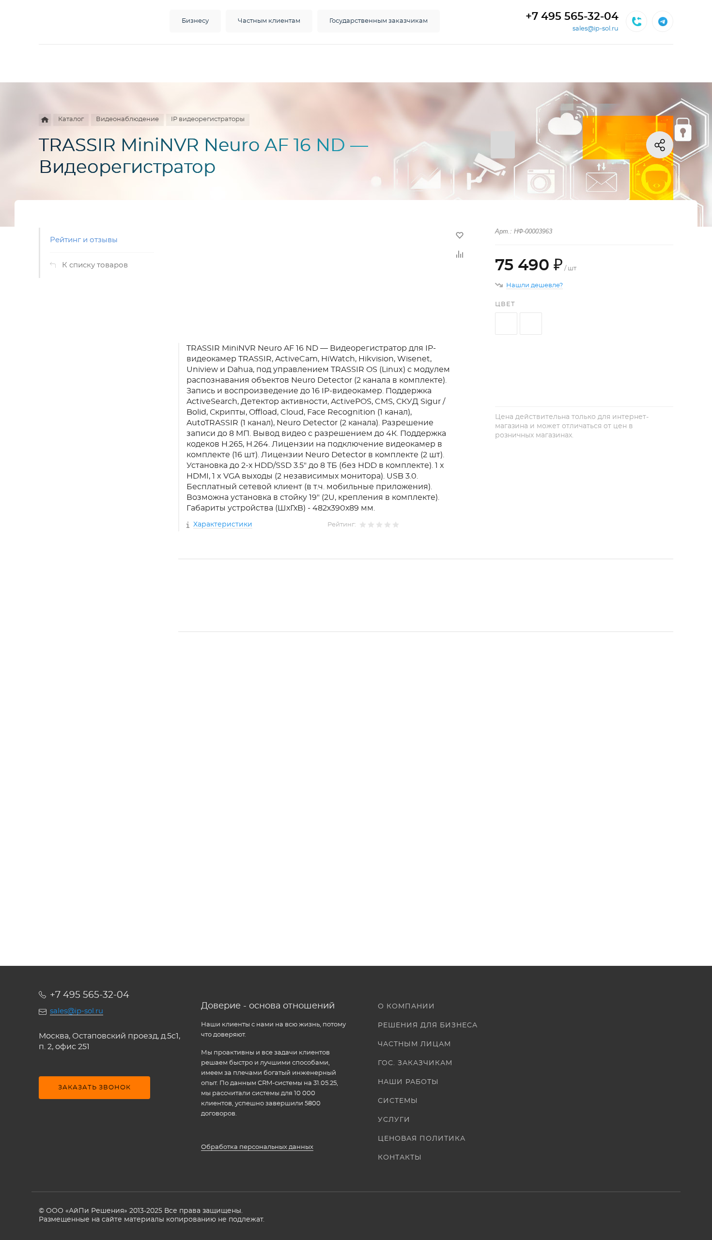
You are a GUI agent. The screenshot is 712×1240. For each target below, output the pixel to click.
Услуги (394, 1119)
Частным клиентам (269, 21)
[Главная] (45, 120)
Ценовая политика (421, 1138)
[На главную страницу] (94, 21)
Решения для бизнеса (428, 1025)
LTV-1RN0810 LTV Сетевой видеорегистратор (261, 792)
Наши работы (408, 1082)
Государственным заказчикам (378, 21)
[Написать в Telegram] (662, 21)
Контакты (400, 1157)
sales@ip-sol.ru (596, 29)
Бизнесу (195, 21)
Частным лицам (414, 1044)
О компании (406, 1006)
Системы (398, 1101)
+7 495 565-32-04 (572, 16)
